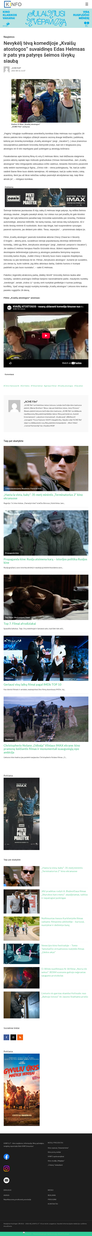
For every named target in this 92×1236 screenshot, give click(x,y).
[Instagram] (13, 1037)
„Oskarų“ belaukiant (55, 1165)
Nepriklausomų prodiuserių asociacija (17, 1199)
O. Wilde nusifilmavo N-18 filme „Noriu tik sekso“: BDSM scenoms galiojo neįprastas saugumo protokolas (64, 972)
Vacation (79, 386)
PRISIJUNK (52, 1199)
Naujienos (9, 36)
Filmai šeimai (37, 386)
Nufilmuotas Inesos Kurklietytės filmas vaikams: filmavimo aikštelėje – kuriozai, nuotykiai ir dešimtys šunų (62, 921)
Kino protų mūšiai (54, 1152)
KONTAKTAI (53, 1204)
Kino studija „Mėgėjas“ (56, 1161)
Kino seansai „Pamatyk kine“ (58, 1148)
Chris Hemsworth (12, 386)
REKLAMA (52, 1195)
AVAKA (6, 1195)
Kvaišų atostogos (66, 386)
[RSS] (20, 1037)
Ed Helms (26, 386)
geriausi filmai (51, 386)
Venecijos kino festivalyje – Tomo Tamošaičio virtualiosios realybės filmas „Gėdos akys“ (62, 949)
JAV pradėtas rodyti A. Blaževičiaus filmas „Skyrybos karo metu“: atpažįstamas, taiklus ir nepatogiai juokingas (64, 894)
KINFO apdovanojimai (56, 1156)
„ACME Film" (30, 401)
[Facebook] (6, 1037)
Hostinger (14, 1224)
